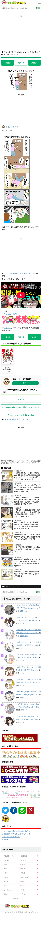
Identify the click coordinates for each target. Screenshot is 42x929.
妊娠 (5, 864)
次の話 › (34, 63)
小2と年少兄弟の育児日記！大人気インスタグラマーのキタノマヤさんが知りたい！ (27, 549)
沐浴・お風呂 (25, 877)
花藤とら (24, 710)
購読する (7, 586)
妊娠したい (24, 860)
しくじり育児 (8, 890)
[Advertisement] (21, 31)
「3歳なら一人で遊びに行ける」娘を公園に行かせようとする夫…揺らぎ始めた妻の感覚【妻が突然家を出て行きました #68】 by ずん (27, 513)
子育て (19, 419)
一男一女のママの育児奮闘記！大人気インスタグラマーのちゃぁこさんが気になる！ (26, 574)
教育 (5, 885)
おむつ (6, 877)
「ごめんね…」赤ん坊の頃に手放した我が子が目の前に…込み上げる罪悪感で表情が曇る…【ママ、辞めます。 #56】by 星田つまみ (27, 488)
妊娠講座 (6, 860)
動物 (5, 894)
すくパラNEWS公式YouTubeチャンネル (20, 273)
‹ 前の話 (7, 63)
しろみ (22, 661)
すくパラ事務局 (12, 127)
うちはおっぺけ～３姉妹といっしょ (7, 369)
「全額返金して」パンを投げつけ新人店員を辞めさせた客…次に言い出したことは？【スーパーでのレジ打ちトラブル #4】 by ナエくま (27, 476)
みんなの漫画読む (11, 314)
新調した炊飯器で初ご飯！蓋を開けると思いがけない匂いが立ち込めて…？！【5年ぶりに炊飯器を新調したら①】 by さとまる (27, 525)
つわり (23, 864)
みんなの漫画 (10, 419)
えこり (25, 419)
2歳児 (23, 873)
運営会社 (5, 839)
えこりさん (13, 311)
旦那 (22, 890)
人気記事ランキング (10, 856)
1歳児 (5, 873)
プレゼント (24, 894)
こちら (24, 463)
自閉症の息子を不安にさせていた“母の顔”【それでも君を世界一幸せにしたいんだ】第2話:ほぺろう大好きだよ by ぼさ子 (27, 562)
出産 (5, 868)
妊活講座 (24, 856)
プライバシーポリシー (11, 837)
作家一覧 (21, 63)
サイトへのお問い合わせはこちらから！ (18, 831)
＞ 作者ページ (25, 383)
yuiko (22, 673)
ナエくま (23, 685)
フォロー (7, 328)
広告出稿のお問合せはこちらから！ (16, 834)
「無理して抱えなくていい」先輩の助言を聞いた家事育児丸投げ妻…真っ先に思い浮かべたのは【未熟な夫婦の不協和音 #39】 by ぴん (27, 501)
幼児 (22, 881)
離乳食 (6, 881)
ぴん (21, 648)
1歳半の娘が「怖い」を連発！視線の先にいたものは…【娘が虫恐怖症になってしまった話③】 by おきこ (27, 537)
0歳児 (23, 868)
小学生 (23, 885)
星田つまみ (24, 611)
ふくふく (23, 623)
